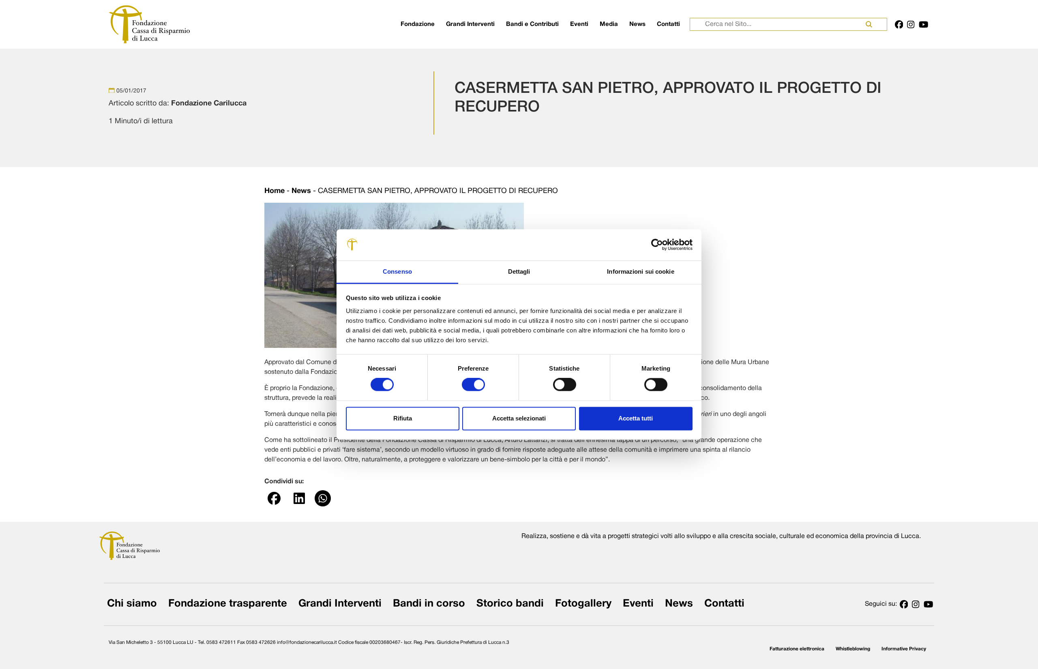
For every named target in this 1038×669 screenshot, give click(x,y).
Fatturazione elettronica (797, 649)
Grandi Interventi (470, 24)
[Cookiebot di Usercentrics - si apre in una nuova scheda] (657, 245)
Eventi (579, 24)
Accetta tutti (635, 418)
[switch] (473, 384)
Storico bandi (510, 604)
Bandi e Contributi (532, 24)
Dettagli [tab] (519, 271)
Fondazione (418, 24)
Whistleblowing (853, 649)
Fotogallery (583, 604)
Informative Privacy (903, 649)
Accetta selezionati (519, 418)
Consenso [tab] (397, 271)
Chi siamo (132, 604)
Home (274, 191)
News (637, 24)
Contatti (668, 24)
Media (609, 24)
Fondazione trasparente (227, 604)
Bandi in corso (429, 604)
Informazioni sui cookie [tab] (640, 271)
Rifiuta (402, 418)
